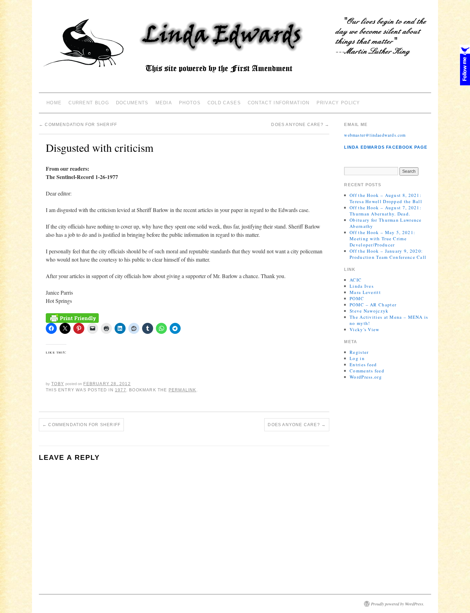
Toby (57, 383)
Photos (190, 102)
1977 (120, 390)
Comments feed (367, 371)
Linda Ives (362, 286)
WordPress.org (366, 377)
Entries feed (363, 364)
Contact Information (279, 102)
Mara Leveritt (365, 292)
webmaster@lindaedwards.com (375, 135)
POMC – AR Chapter (373, 305)
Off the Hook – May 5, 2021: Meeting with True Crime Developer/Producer (382, 238)
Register (359, 352)
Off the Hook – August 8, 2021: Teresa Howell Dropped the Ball (386, 198)
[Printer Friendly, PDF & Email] (72, 317)
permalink (182, 390)
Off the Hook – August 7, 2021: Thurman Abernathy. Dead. (385, 210)
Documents (132, 102)
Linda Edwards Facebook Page (385, 147)
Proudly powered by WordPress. (397, 603)
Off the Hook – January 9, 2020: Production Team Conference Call (388, 254)
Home (54, 102)
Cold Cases (224, 102)
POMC (357, 298)
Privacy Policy (338, 102)
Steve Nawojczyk (369, 311)
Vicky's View (365, 329)
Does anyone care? (300, 124)
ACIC (356, 280)
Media (164, 102)
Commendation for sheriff (78, 124)
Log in (357, 358)
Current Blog (88, 102)
